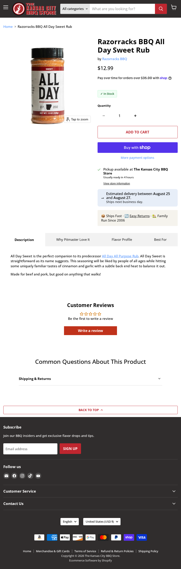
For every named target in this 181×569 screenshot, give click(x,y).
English (67, 521)
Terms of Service (85, 551)
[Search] (161, 9)
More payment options (137, 157)
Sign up (70, 448)
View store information (116, 183)
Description (24, 239)
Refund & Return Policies (117, 551)
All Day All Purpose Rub (120, 256)
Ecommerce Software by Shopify (90, 560)
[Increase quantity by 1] (135, 116)
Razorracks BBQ (114, 59)
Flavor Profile (122, 239)
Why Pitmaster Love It (73, 239)
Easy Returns (140, 216)
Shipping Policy (148, 551)
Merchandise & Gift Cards (53, 551)
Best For (160, 239)
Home (8, 26)
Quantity (104, 105)
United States (100, 521)
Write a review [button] (90, 330)
